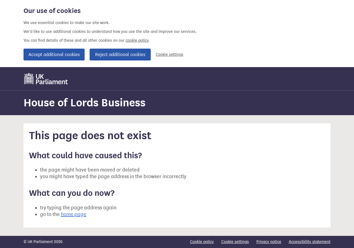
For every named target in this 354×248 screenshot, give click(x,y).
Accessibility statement (309, 241)
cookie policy (137, 40)
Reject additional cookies (120, 54)
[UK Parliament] (46, 79)
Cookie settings (169, 54)
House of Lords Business (84, 102)
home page (73, 214)
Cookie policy (202, 241)
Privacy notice (268, 241)
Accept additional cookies (54, 54)
